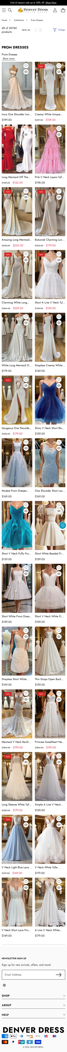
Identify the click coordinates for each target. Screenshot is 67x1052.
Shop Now (51, 2)
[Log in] (55, 10)
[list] (36, 30)
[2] (40, 30)
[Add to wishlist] (26, 65)
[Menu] (4, 10)
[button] (62, 533)
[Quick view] (26, 71)
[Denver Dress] (33, 10)
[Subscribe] (59, 975)
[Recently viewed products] (62, 525)
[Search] (10, 10)
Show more (8, 58)
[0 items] (63, 10)
